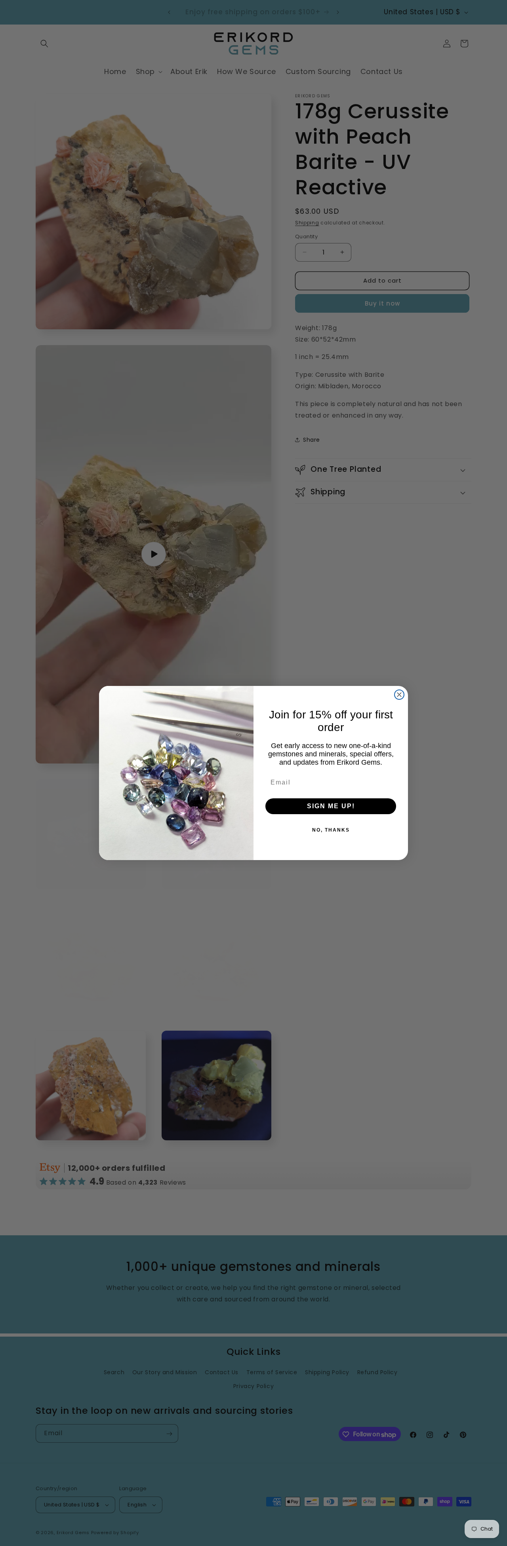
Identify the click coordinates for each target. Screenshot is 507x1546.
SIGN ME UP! (331, 806)
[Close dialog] (399, 694)
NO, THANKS (331, 830)
